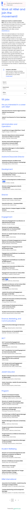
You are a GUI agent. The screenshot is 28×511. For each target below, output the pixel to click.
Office (4, 92)
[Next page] (18, 500)
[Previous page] (9, 500)
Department (6, 87)
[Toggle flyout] (25, 88)
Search (4, 82)
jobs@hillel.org (5, 31)
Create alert (9, 76)
